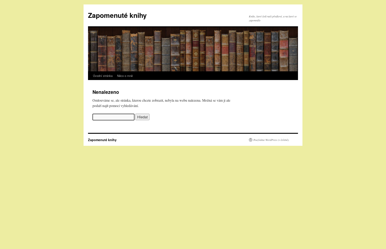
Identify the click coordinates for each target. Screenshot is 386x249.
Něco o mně (125, 76)
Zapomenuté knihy (117, 15)
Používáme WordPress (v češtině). (271, 140)
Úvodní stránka (103, 76)
